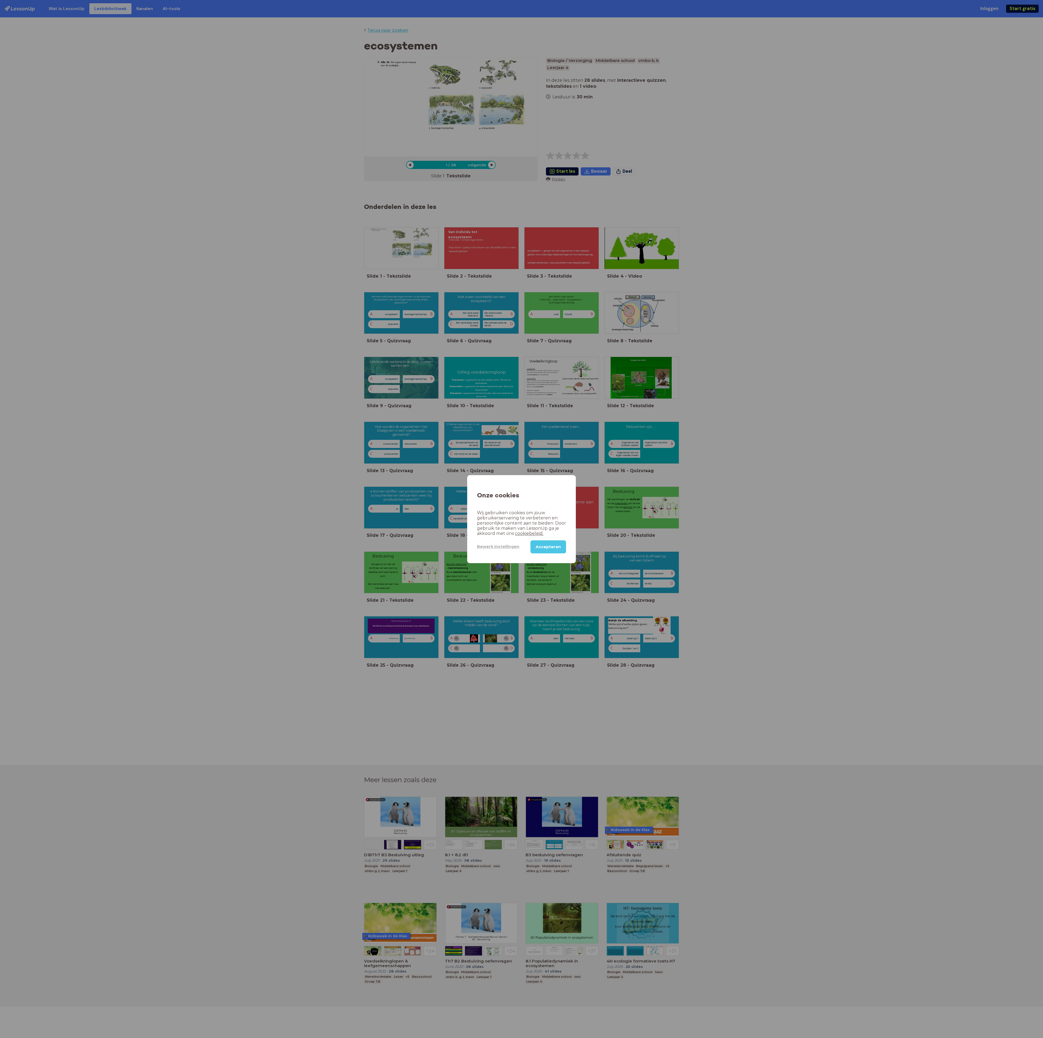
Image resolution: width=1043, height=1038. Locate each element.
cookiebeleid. (529, 533)
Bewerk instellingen (498, 546)
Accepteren (548, 546)
